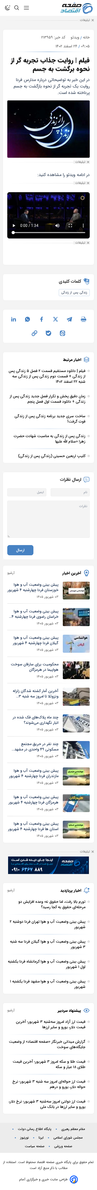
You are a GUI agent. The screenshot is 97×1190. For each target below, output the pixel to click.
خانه (86, 37)
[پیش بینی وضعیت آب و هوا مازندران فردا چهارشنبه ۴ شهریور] (76, 776)
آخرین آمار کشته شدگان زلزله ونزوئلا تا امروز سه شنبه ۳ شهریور (35, 693)
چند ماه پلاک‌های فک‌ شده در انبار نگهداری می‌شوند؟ (35, 720)
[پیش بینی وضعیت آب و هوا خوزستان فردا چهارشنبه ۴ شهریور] (76, 591)
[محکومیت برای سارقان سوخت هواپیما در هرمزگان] (76, 670)
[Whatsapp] (27, 319)
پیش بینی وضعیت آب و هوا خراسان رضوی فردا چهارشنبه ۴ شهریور (35, 614)
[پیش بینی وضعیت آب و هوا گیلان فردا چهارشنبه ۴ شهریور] (76, 644)
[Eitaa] (62, 333)
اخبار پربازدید (70, 890)
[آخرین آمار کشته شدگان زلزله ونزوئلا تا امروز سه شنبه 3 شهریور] (76, 697)
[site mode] (7, 8)
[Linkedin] (13, 319)
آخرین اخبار (72, 573)
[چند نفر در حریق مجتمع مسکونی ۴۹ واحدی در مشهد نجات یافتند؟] (76, 750)
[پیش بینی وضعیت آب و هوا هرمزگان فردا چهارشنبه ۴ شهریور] (76, 803)
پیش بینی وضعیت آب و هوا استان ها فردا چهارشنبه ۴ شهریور (33, 826)
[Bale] (48, 333)
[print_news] (83, 319)
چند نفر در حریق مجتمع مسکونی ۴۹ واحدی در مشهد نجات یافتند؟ (36, 746)
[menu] (26, 8)
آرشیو (11, 573)
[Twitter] (55, 319)
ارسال (20, 550)
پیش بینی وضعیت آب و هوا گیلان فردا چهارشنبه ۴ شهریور (35, 640)
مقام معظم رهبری (73, 1129)
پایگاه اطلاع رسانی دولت (34, 1129)
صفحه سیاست (34, 1146)
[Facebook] (41, 319)
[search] (16, 7)
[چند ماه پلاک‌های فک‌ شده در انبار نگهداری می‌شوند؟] (76, 723)
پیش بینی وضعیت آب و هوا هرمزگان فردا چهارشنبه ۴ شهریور (33, 799)
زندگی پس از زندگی (74, 292)
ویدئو (75, 37)
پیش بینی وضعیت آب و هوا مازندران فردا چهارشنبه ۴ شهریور (33, 773)
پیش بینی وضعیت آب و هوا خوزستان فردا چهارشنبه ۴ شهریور (33, 587)
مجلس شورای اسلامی (67, 1138)
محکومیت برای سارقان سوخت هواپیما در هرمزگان (34, 667)
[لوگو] (76, 8)
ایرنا (41, 1138)
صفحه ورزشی (63, 1146)
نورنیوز (24, 1138)
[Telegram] (69, 319)
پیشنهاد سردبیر (69, 1010)
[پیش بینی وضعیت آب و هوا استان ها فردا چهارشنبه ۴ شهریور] (76, 830)
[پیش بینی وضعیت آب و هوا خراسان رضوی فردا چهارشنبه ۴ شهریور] (76, 617)
